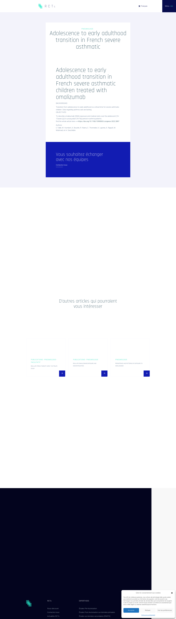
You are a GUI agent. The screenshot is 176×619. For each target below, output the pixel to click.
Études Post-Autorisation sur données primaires (97, 612)
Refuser (147, 610)
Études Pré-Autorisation (88, 608)
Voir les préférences (165, 610)
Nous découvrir (53, 608)
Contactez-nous (53, 612)
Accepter (131, 610)
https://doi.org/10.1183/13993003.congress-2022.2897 (98, 121)
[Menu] (171, 6)
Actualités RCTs (53, 616)
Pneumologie (87, 29)
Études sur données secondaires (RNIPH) (94, 616)
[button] (172, 593)
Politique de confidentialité (148, 615)
